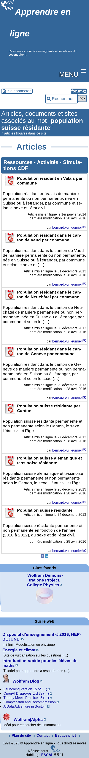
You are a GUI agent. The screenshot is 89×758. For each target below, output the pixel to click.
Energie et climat (18, 650)
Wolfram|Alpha (28, 719)
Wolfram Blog (25, 681)
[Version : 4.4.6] (55, 751)
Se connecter (19, 91)
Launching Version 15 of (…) (25, 689)
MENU (68, 74)
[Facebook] (42, 556)
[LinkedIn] (46, 556)
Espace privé (66, 735)
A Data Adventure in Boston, (24, 706)
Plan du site (22, 735)
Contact (43, 735)
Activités (48, 162)
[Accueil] (7, 9)
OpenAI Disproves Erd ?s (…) (26, 693)
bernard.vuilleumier (67, 227)
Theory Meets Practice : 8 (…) (26, 698)
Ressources (18, 162)
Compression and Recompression (29, 702)
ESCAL (47, 755)
